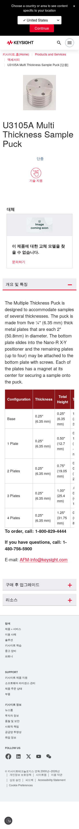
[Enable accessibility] (8, 821)
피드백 (30, 807)
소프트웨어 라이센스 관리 (20, 708)
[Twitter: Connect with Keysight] (28, 784)
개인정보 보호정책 (21, 802)
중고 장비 (10, 675)
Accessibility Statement (53, 807)
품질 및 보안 (12, 747)
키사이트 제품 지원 (16, 702)
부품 (7, 720)
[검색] (59, 42)
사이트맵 (41, 802)
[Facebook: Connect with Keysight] (8, 784)
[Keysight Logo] (21, 43)
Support (11, 697)
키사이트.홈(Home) (16, 54)
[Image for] (39, 225)
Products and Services (51, 54)
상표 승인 (15, 807)
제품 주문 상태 (13, 714)
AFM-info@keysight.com (45, 583)
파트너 (9, 681)
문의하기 (18, 262)
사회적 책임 (12, 753)
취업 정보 (10, 764)
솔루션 (9, 664)
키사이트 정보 (13, 730)
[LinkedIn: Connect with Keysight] (18, 784)
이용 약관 (57, 802)
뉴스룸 (9, 736)
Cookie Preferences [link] (21, 812)
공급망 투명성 (13, 759)
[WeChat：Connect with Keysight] (48, 784)
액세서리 (14, 59)
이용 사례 (10, 658)
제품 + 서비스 (13, 652)
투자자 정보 (12, 741)
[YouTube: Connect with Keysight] (38, 784)
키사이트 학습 (13, 670)
